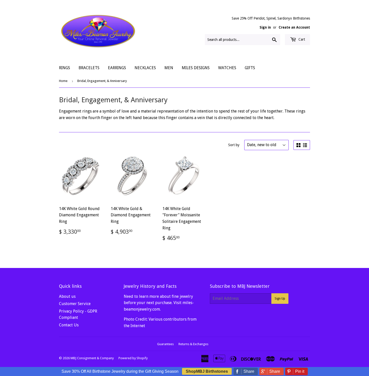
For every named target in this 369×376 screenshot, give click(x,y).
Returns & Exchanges (193, 344)
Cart (301, 39)
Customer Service (75, 303)
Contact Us (69, 325)
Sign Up (280, 298)
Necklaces (145, 67)
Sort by (233, 145)
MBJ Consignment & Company (92, 358)
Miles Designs (196, 67)
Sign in (265, 27)
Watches (227, 67)
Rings (64, 67)
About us (67, 296)
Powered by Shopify (133, 358)
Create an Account (294, 27)
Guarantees (165, 344)
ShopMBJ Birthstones (207, 371)
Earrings (117, 67)
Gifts (250, 67)
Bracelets (89, 67)
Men (168, 67)
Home (63, 81)
